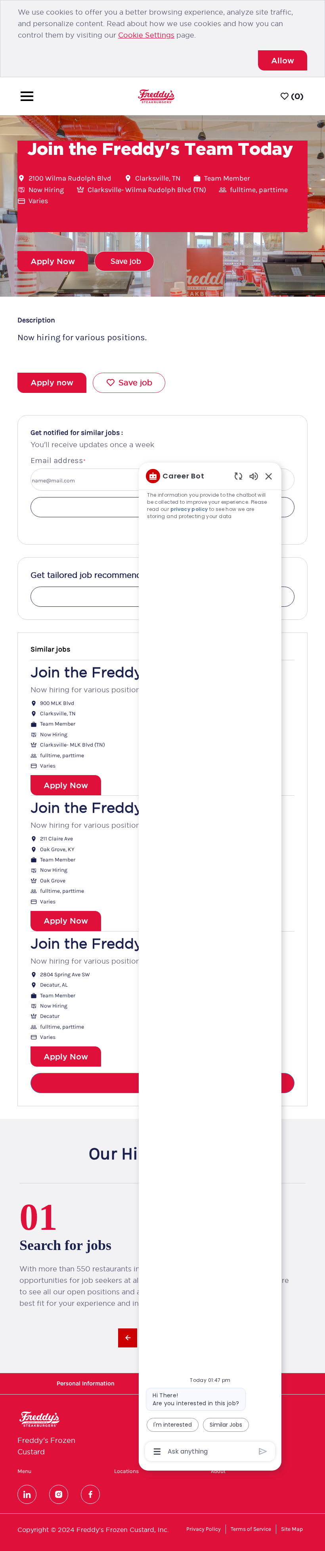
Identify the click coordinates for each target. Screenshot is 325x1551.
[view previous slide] (127, 1337)
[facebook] (90, 1494)
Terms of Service (251, 1529)
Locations (126, 1471)
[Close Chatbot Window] (269, 476)
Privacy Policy (203, 1529)
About (218, 1471)
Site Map (292, 1529)
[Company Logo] (156, 96)
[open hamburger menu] (26, 96)
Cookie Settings (146, 35)
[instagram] (58, 1494)
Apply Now (66, 785)
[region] (210, 963)
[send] (263, 1451)
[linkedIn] (26, 1494)
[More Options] (157, 1451)
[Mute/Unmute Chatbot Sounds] (254, 476)
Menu (24, 1471)
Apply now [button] (52, 382)
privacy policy (189, 509)
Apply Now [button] (53, 261)
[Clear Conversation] (238, 476)
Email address (57, 460)
